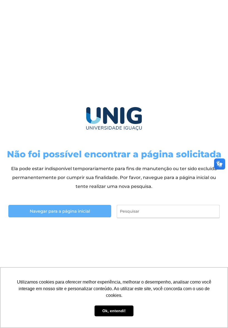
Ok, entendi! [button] (114, 311)
